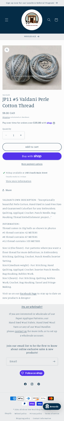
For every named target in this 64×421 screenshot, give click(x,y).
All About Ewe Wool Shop (30, 409)
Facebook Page (28, 293)
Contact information (42, 418)
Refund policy (21, 413)
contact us (21, 331)
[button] (6, 19)
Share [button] (9, 190)
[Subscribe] (54, 361)
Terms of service (52, 413)
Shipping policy (23, 418)
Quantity (6, 129)
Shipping (6, 117)
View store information (18, 181)
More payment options (32, 164)
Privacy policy (36, 413)
